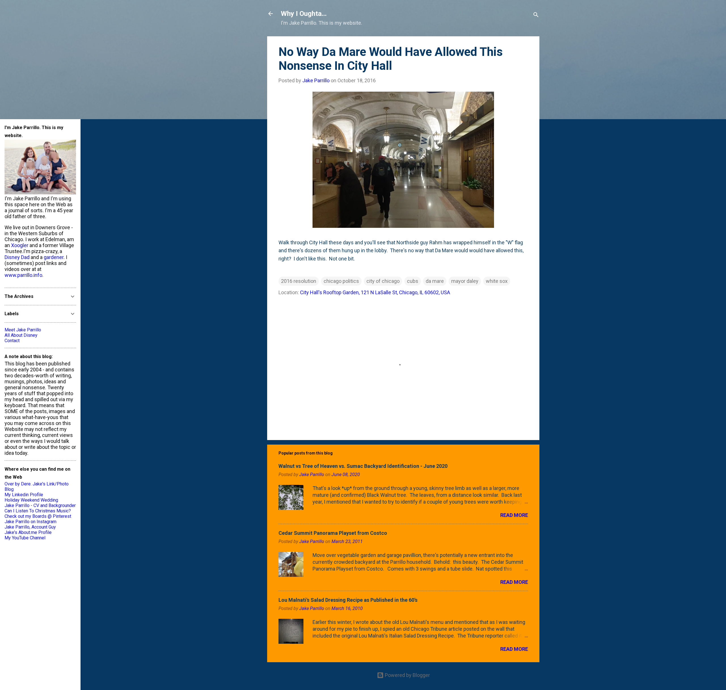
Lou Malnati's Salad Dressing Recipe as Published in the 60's (347, 600)
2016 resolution (298, 281)
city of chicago (383, 281)
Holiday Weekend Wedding (31, 500)
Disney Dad (17, 257)
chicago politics (341, 281)
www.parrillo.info (23, 275)
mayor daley (464, 281)
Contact (12, 340)
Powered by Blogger (407, 675)
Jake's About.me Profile (28, 532)
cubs (412, 281)
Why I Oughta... (304, 14)
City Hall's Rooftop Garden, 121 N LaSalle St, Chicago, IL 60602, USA (375, 292)
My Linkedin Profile (24, 494)
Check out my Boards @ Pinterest (38, 516)
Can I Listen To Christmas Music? (38, 511)
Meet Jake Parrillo (23, 330)
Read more (514, 515)
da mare (435, 281)
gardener (54, 257)
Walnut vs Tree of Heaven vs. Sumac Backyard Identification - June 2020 (363, 466)
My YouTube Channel (25, 537)
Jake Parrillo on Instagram (30, 521)
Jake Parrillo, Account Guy (30, 527)
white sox (497, 281)
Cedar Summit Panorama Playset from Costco (332, 533)
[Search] (536, 15)
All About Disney (21, 335)
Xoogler (19, 245)
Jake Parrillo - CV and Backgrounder (40, 505)
